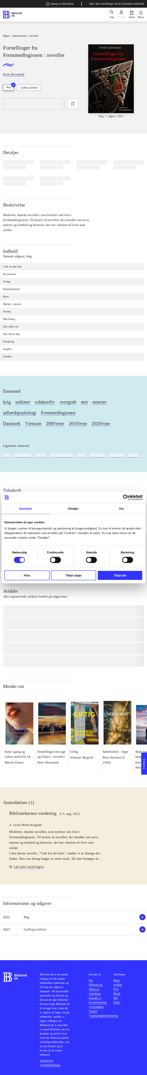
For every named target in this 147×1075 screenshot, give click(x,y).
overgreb (68, 401)
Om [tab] (121, 508)
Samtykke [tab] (25, 508)
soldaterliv (45, 401)
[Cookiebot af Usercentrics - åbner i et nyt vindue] (126, 497)
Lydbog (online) (29, 87)
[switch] (55, 560)
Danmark (11, 423)
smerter (99, 401)
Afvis (27, 575)
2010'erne (78, 423)
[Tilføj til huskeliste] (72, 104)
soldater (22, 401)
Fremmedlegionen (58, 412)
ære (84, 401)
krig (7, 401)
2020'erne (101, 423)
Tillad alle (120, 575)
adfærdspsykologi (19, 412)
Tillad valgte (73, 575)
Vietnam (33, 423)
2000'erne (55, 423)
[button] (73, 917)
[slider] (111, 81)
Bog (8, 87)
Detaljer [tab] (73, 508)
